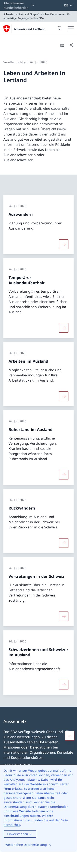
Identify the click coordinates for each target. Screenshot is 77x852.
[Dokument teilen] (71, 45)
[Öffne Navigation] (70, 28)
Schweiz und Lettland (29, 29)
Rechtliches (12, 825)
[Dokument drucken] (62, 45)
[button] (69, 736)
